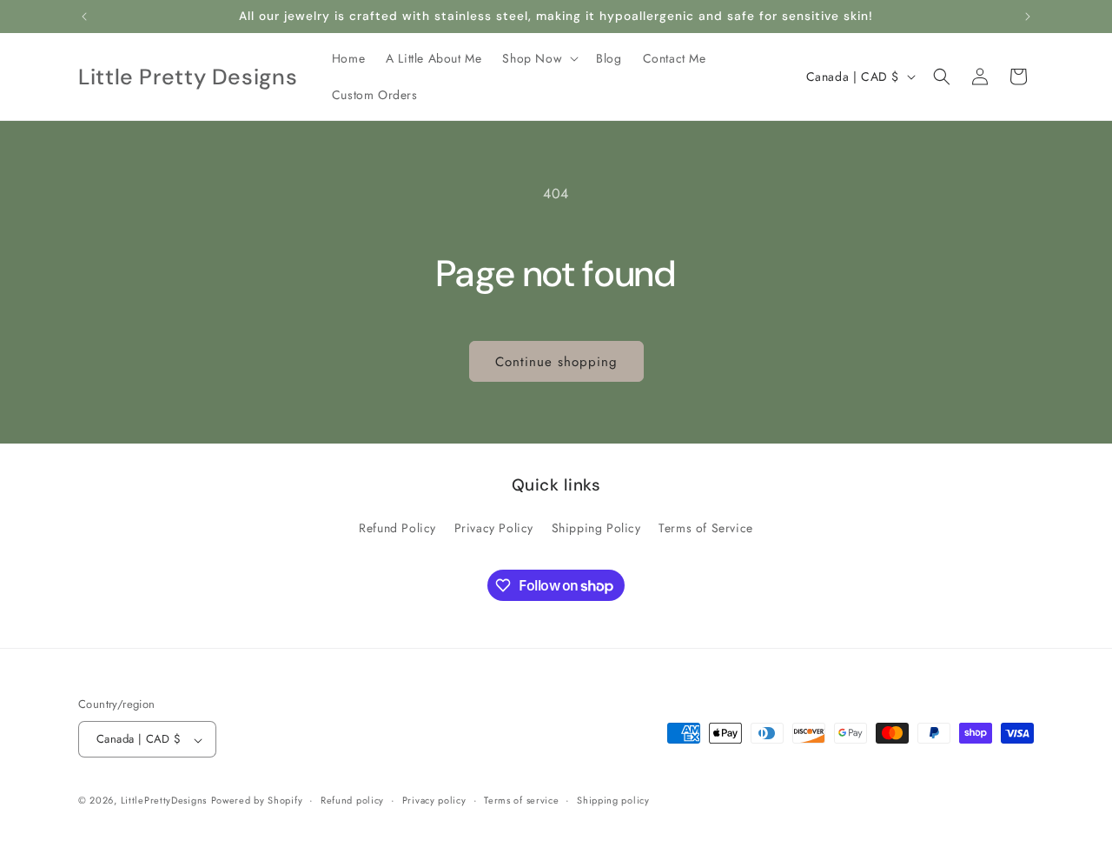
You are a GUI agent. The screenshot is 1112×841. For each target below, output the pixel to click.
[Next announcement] (1028, 16)
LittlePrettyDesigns (164, 801)
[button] (539, 58)
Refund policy (352, 800)
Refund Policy (397, 528)
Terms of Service (706, 528)
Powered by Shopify (257, 801)
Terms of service (521, 800)
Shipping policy (613, 800)
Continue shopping (556, 361)
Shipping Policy (596, 528)
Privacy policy (434, 800)
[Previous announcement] (84, 16)
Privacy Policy (493, 528)
